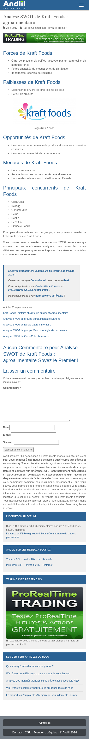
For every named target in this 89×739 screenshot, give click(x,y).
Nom (6, 427)
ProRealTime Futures (47, 286)
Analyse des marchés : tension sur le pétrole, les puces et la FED (42, 680)
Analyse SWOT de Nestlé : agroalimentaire (27, 324)
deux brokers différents (49, 295)
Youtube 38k (13, 559)
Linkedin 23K (32, 565)
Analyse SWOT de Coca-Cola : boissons (25, 336)
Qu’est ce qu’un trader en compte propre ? (30, 666)
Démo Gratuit (38, 280)
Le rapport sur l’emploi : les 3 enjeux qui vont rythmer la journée (42, 695)
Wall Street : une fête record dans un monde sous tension (38, 673)
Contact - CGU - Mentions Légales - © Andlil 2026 (44, 732)
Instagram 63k (14, 565)
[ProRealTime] (44, 38)
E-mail (7, 434)
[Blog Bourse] (14, 5)
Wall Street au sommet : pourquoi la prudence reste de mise (39, 688)
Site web (8, 442)
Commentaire (12, 387)
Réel (66, 280)
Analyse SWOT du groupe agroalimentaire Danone (31, 318)
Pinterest (47, 565)
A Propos (45, 722)
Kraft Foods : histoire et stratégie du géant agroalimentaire (35, 313)
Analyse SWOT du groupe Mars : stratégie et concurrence (35, 330)
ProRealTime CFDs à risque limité (28, 289)
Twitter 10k (29, 559)
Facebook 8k (45, 559)
